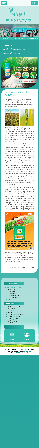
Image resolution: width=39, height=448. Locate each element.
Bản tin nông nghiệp (11, 53)
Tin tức (13, 38)
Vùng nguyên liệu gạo (14, 322)
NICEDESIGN (27, 351)
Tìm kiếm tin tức (13, 318)
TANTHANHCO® (22, 349)
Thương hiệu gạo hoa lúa (15, 314)
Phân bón (11, 299)
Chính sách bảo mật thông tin (17, 307)
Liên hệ (10, 312)
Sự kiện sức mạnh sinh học (14, 49)
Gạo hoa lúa (11, 308)
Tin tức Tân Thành (21, 38)
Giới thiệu (11, 310)
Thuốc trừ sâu (12, 293)
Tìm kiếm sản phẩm (14, 316)
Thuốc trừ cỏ (12, 291)
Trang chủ (6, 38)
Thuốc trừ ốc (12, 290)
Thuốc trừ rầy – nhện (14, 295)
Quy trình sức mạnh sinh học (12, 287)
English (34, 3)
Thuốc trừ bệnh (12, 297)
